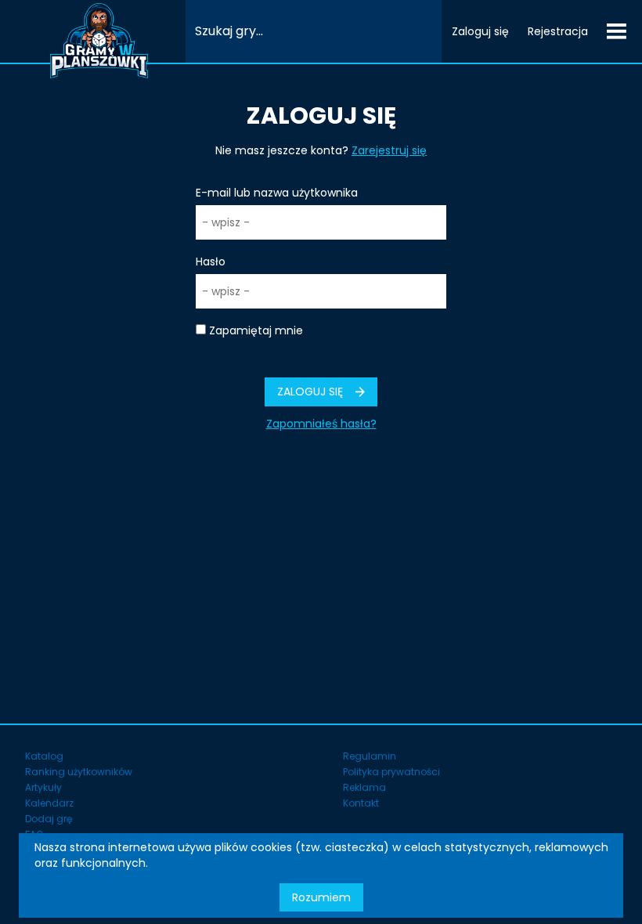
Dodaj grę (48, 818)
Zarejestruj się (389, 150)
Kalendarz (49, 803)
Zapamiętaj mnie (256, 330)
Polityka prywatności (391, 771)
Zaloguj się (480, 31)
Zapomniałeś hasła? (321, 423)
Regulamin (369, 756)
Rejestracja (558, 31)
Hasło (210, 261)
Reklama (364, 787)
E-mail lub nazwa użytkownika (277, 192)
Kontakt (361, 803)
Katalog (44, 756)
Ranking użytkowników (78, 771)
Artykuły (43, 787)
